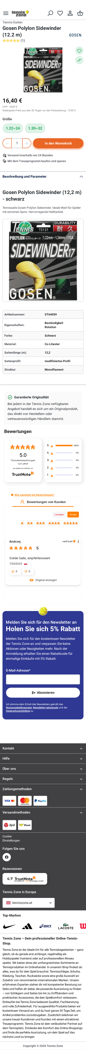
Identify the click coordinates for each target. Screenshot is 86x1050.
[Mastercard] (25, 801)
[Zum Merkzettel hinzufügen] (79, 50)
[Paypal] (40, 801)
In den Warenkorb (58, 143)
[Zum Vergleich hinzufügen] (79, 60)
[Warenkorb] (80, 13)
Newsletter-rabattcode (45, 707)
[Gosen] (75, 35)
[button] (12, 494)
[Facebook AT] (7, 857)
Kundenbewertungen (23, 462)
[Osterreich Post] (25, 825)
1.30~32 (35, 128)
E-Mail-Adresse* (18, 670)
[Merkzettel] (60, 13)
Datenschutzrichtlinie (18, 710)
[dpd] (9, 825)
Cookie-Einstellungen (7, 838)
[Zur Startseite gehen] (20, 13)
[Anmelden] (70, 13)
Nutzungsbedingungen (19, 707)
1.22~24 (13, 128)
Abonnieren (45, 693)
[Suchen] (50, 13)
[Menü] (6, 13)
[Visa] (9, 801)
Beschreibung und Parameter (25, 176)
